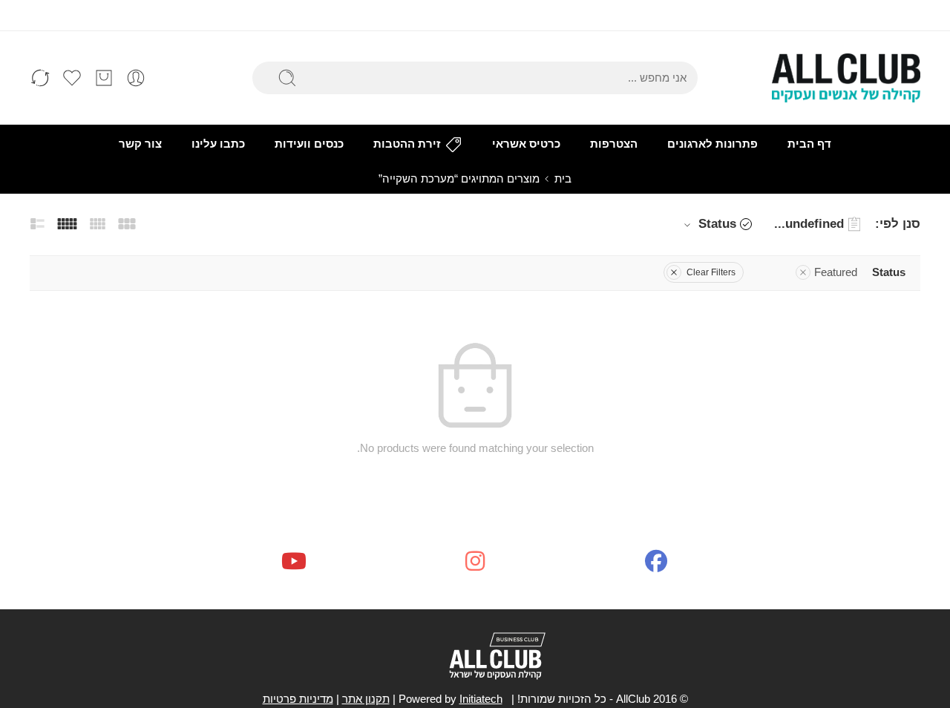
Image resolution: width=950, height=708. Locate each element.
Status (717, 224)
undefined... (809, 224)
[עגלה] (104, 78)
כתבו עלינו (218, 144)
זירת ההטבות (406, 144)
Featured (835, 272)
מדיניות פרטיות (298, 699)
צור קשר (140, 144)
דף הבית (809, 144)
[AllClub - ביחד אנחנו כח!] (846, 77)
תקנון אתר (366, 699)
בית (562, 179)
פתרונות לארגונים (712, 144)
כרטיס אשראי (526, 144)
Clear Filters (711, 272)
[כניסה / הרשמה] (135, 78)
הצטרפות (614, 144)
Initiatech (480, 699)
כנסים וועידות (309, 144)
